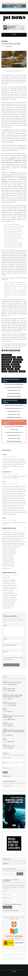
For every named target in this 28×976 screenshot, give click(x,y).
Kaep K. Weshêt (10, 741)
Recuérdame (6, 768)
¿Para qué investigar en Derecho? (9, 703)
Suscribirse (26, 379)
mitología (10, 368)
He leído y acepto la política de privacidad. (12, 904)
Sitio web (5, 651)
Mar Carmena (10, 725)
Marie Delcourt (15, 364)
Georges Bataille (18, 359)
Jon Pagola (9, 698)
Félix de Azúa (9, 46)
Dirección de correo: (7, 897)
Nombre (5, 638)
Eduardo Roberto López (9, 528)
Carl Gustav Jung (6, 354)
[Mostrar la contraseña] (23, 765)
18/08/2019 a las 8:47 (6, 457)
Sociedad (4, 41)
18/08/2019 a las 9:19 (6, 474)
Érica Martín (10, 748)
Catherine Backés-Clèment (9, 357)
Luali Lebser (10, 735)
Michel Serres (16, 366)
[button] (14, 34)
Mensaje (5, 625)
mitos (17, 368)
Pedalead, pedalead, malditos (9, 746)
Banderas (5, 709)
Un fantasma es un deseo (8, 723)
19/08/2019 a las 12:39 (7, 575)
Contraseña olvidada (7, 776)
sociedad (22, 371)
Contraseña (5, 763)
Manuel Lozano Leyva (12, 684)
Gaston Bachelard (7, 359)
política (4, 371)
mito (4, 368)
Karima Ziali (10, 711)
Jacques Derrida (6, 361)
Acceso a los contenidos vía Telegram (10, 910)
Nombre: (4, 891)
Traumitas (5, 739)
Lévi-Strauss (5, 364)
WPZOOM (14, 971)
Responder (15, 457)
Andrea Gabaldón (11, 690)
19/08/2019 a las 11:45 (7, 530)
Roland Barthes (13, 371)
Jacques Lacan (16, 361)
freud (19, 357)
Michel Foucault (6, 366)
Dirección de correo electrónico (9, 645)
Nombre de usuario (7, 757)
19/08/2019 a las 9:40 (6, 520)
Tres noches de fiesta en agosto (9, 688)
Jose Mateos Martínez (11, 705)
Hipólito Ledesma (11, 719)
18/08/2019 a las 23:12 (7, 484)
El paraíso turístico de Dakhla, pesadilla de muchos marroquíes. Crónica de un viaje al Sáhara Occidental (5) (14, 732)
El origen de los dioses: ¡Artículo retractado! (12, 682)
